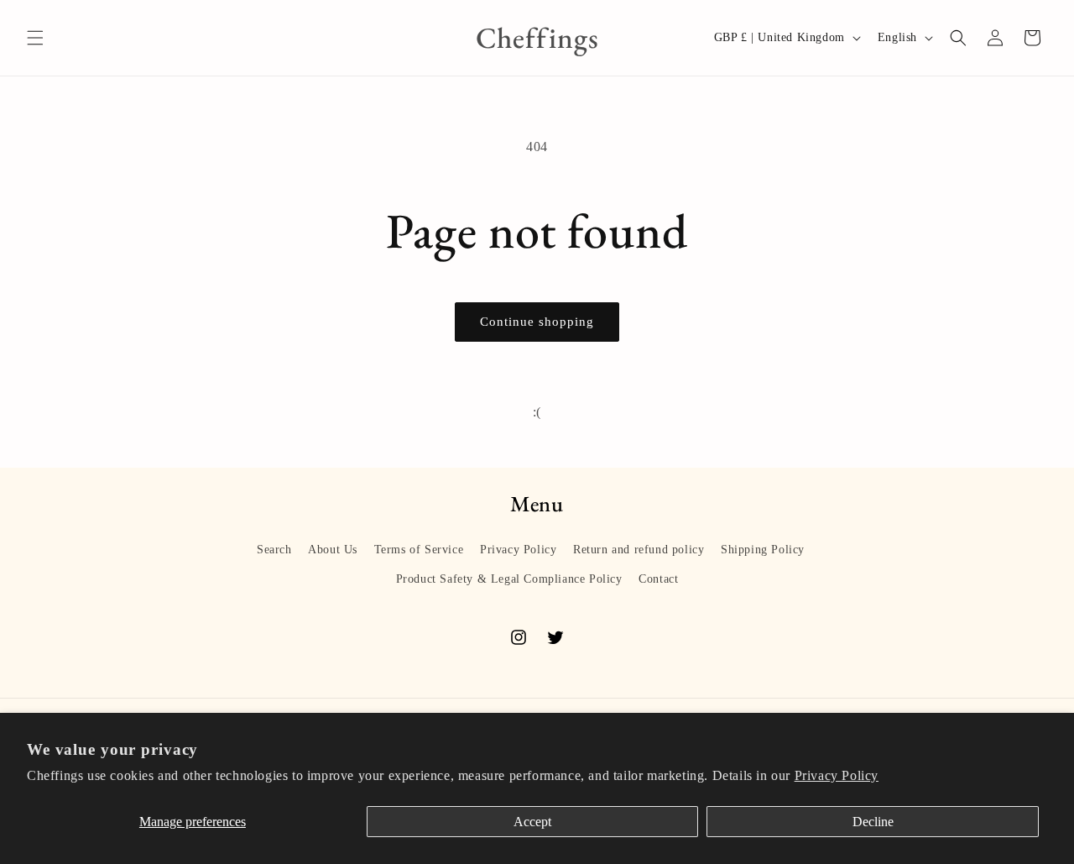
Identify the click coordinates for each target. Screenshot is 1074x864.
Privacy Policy (836, 775)
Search (274, 549)
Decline (873, 821)
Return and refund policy (638, 549)
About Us (332, 549)
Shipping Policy (763, 549)
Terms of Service (419, 549)
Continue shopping (537, 321)
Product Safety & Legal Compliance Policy (509, 579)
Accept (532, 821)
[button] (35, 37)
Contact (658, 579)
